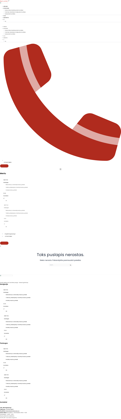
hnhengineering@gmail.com (12, 411)
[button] (62, 19)
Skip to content (4, 1)
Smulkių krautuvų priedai (10, 13)
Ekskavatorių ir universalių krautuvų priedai (14, 10)
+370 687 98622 (9, 409)
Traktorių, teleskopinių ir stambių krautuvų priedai (15, 12)
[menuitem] (63, 21)
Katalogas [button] (6, 8)
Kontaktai (6, 17)
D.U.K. (4, 15)
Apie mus (5, 6)
